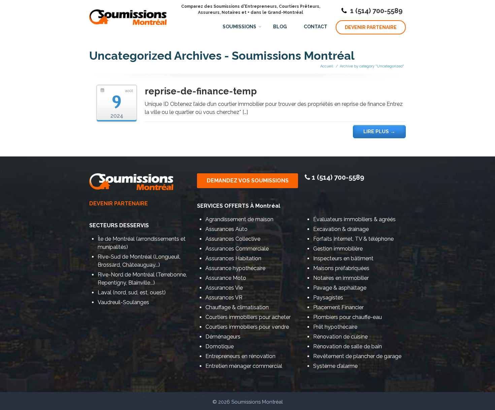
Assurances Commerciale (237, 248)
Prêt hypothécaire (335, 327)
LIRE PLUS (379, 131)
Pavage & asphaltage (339, 288)
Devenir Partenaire (371, 27)
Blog (280, 26)
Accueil (326, 66)
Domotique (219, 346)
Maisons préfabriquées (341, 268)
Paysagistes (328, 297)
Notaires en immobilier (341, 278)
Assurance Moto (225, 278)
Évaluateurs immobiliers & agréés (354, 219)
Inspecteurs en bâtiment (343, 258)
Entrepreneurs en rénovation (240, 356)
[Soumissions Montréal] (128, 13)
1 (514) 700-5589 (376, 11)
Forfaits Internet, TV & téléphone (353, 239)
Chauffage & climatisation (237, 307)
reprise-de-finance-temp (201, 91)
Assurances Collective (232, 239)
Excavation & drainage (341, 229)
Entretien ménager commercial (243, 366)
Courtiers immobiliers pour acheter (248, 317)
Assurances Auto (226, 229)
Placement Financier (338, 307)
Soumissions (239, 26)
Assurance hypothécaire (235, 268)
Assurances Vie (224, 288)
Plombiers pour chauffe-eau (347, 317)
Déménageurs (222, 336)
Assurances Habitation (233, 258)
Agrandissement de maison (239, 219)
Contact (315, 26)
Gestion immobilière (338, 248)
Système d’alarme (335, 366)
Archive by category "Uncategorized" (372, 66)
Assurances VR (223, 297)
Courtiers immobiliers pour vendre (247, 327)
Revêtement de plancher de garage (357, 356)
